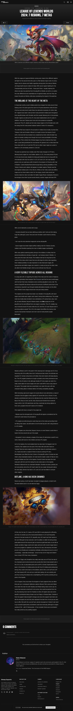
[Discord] (7, 692)
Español (58, 687)
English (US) (58, 681)
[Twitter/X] (2, 692)
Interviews (21, 682)
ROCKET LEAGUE (42, 688)
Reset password (41, 698)
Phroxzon (38, 279)
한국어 (57, 693)
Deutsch (58, 689)
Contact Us (22, 691)
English (57, 683)
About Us (21, 693)
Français (58, 685)
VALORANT (40, 684)
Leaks (20, 684)
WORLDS (36, 6)
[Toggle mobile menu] (68, 2)
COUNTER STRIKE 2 (42, 686)
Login (39, 694)
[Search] (64, 2)
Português (58, 691)
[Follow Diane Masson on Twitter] (16, 671)
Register (39, 696)
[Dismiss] (57, 707)
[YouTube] (12, 692)
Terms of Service (59, 699)
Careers (21, 688)
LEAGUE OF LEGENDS (43, 682)
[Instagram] (4, 692)
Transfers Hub (22, 686)
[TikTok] (9, 692)
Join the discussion (50, 707)
